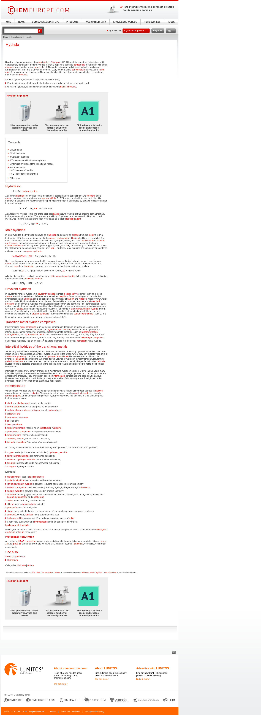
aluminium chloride (33, 278)
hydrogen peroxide (58, 452)
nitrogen (83, 299)
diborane (11, 494)
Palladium (20, 359)
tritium (21, 532)
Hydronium (12, 560)
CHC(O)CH (19, 256)
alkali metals (88, 240)
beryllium (63, 296)
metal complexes (28, 327)
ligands (19, 309)
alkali (9, 403)
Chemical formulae (14, 245)
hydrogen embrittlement (58, 356)
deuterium (10, 532)
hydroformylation (89, 332)
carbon (70, 299)
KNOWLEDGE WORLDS (125, 22)
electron (76, 235)
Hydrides (21, 565)
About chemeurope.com (70, 668)
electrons (90, 196)
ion (47, 62)
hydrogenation (12, 334)
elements (9, 67)
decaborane (38, 497)
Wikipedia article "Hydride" (92, 573)
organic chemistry (80, 393)
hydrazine (56, 428)
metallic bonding (68, 87)
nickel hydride (14, 477)
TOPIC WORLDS (152, 22)
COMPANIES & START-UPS (45, 22)
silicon (10, 414)
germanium (12, 417)
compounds (79, 65)
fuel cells (100, 361)
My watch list (114, 30)
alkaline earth (23, 403)
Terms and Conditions (70, 712)
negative (41, 62)
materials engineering (15, 356)
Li (67, 245)
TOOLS (171, 22)
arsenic (10, 435)
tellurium (11, 463)
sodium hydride (14, 491)
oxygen (10, 452)
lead (9, 424)
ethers (8, 263)
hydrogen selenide (26, 459)
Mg (52, 248)
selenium (11, 459)
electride (20, 196)
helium (75, 238)
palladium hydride (14, 361)
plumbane (17, 424)
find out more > (61, 684)
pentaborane (21, 497)
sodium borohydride (83, 314)
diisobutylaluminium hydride (84, 309)
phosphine (25, 431)
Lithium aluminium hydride (62, 276)
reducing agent (73, 219)
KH (30, 256)
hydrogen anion (29, 191)
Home (5, 37)
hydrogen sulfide (21, 456)
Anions (30, 565)
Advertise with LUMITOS (152, 668)
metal (91, 235)
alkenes (27, 410)
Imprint (53, 712)
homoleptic (82, 341)
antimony (11, 438)
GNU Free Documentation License (46, 573)
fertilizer (29, 514)
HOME (8, 22)
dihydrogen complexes (92, 337)
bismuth (11, 442)
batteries (35, 393)
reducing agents (13, 396)
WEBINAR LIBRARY (96, 22)
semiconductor (29, 504)
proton (8, 198)
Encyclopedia (16, 37)
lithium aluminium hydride (19, 484)
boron (9, 296)
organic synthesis (33, 251)
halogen (52, 235)
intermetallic (59, 376)
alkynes (36, 410)
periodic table (78, 70)
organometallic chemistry (59, 329)
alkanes (19, 410)
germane (23, 417)
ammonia (27, 299)
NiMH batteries (36, 477)
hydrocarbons (54, 410)
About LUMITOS (106, 668)
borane (17, 406)
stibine (20, 438)
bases (56, 214)
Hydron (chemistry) (16, 556)
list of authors (110, 573)
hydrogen (56, 62)
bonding (23, 74)
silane (17, 414)
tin (8, 421)
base (16, 266)
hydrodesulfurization (34, 334)
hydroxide (29, 266)
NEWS (21, 22)
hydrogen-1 (102, 529)
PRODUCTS (72, 22)
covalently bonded (46, 294)
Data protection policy (94, 712)
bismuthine (21, 442)
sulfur (9, 456)
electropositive (71, 294)
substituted (45, 428)
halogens (11, 466)
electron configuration (58, 238)
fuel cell (99, 391)
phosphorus (13, 431)
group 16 (17, 544)
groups (38, 67)
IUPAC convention (27, 541)
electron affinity (49, 198)
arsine (18, 435)
